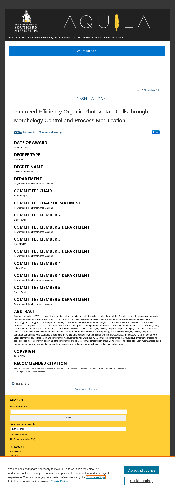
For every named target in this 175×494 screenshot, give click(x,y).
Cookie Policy (59, 481)
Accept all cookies (141, 470)
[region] (87, 475)
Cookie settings (95, 477)
